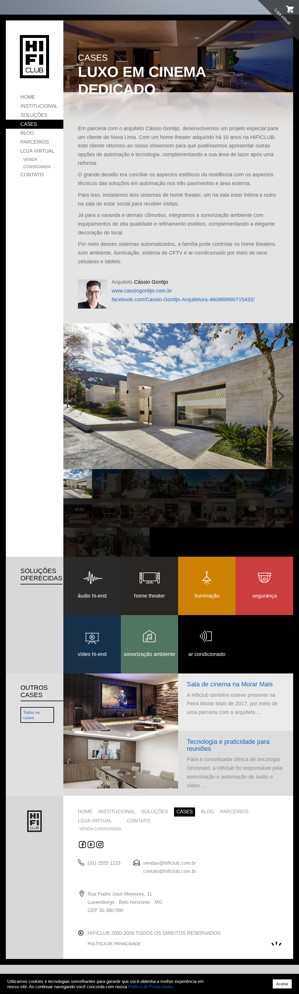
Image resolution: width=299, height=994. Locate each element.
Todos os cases (31, 715)
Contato (32, 174)
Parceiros (34, 142)
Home (27, 97)
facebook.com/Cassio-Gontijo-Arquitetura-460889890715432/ (183, 299)
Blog (27, 133)
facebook (82, 844)
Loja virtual (37, 151)
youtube (91, 844)
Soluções (33, 115)
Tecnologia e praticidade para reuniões (228, 745)
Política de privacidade (114, 943)
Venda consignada (37, 163)
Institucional (39, 106)
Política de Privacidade (150, 986)
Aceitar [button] (282, 984)
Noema (276, 943)
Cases (28, 124)
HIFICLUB (34, 56)
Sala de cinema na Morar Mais (230, 684)
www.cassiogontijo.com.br (142, 291)
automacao (99, 844)
